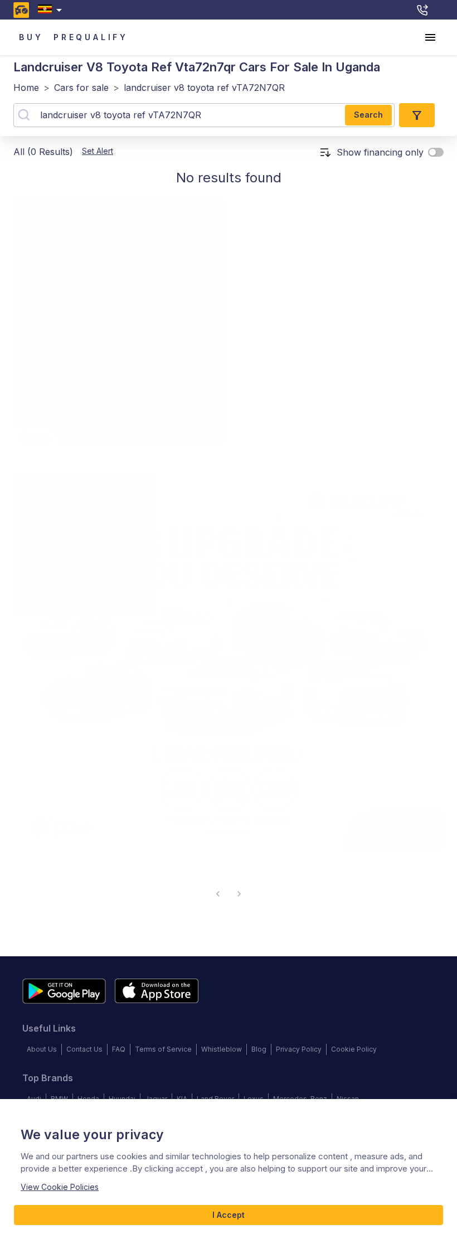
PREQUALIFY (91, 37)
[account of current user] (430, 37)
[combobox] (52, 10)
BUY (31, 37)
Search (368, 114)
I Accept (228, 1214)
